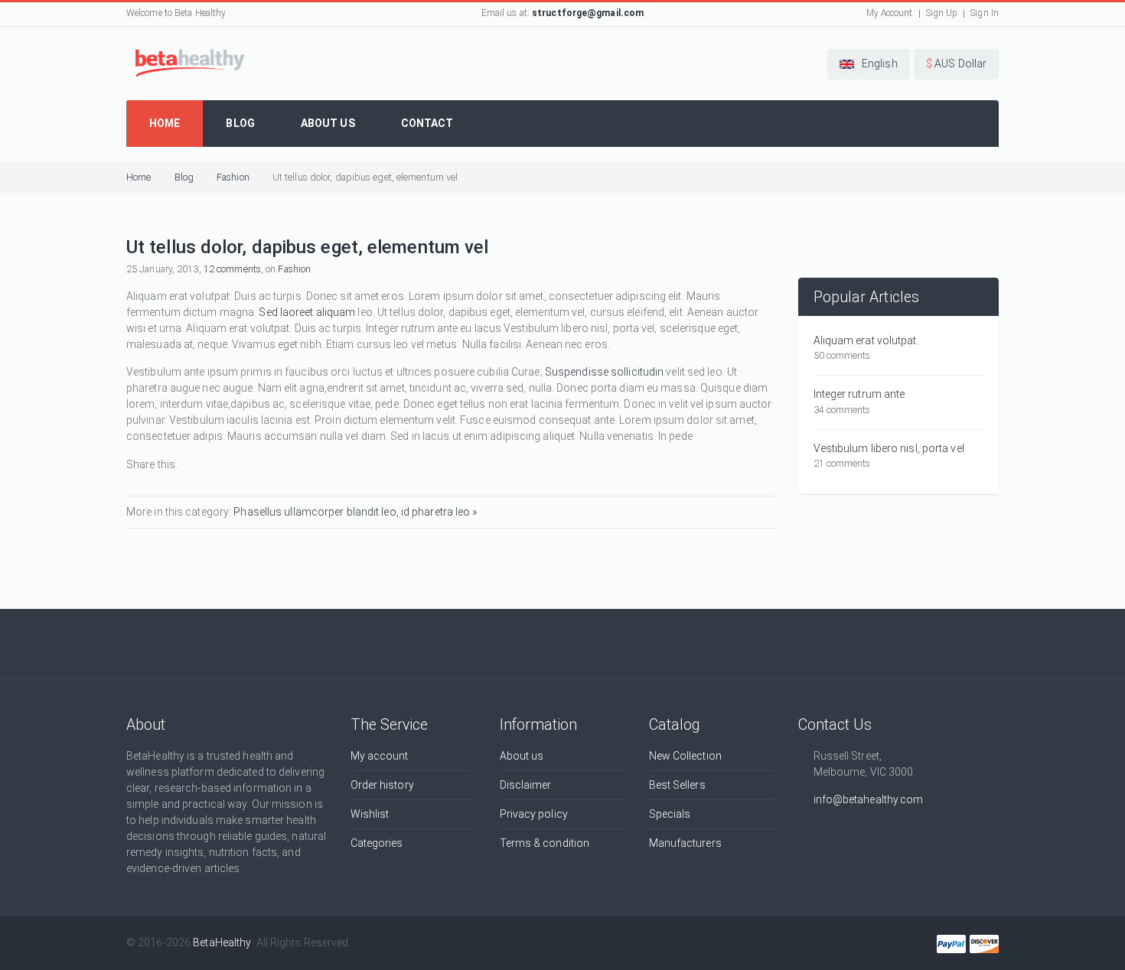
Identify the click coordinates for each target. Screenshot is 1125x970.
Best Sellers (677, 785)
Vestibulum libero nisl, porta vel (889, 448)
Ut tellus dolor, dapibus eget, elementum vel (365, 177)
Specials (670, 814)
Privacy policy (534, 814)
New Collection (685, 756)
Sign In (984, 13)
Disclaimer (526, 785)
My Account (889, 13)
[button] (868, 64)
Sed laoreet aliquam (307, 312)
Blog (184, 177)
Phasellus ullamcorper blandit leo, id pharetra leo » (355, 512)
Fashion (233, 177)
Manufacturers (685, 843)
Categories (377, 843)
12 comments (232, 269)
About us (522, 756)
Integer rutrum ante (859, 394)
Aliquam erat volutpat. (866, 340)
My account (380, 756)
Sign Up (942, 13)
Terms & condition (545, 843)
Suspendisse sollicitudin (604, 372)
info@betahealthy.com (869, 799)
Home (138, 177)
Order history (382, 785)
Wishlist (370, 814)
